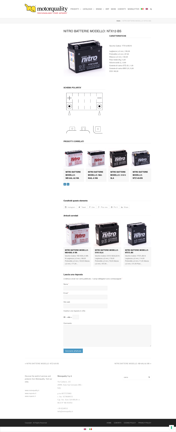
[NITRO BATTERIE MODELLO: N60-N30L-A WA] (96, 158)
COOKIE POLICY (130, 423)
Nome (66, 284)
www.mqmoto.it (30, 393)
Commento (68, 323)
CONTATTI (122, 9)
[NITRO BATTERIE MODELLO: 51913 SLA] (118, 158)
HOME (109, 423)
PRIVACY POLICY (144, 423)
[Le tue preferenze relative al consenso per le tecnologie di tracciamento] (171, 427)
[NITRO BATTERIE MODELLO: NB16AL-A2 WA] (74, 158)
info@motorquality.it (65, 411)
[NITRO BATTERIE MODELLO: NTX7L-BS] (137, 233)
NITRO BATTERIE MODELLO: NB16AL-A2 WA (73, 175)
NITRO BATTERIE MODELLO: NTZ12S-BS (42, 363)
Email (66, 293)
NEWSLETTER (133, 9)
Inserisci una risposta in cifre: (75, 311)
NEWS (113, 9)
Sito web (67, 302)
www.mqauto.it (30, 396)
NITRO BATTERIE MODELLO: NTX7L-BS (136, 251)
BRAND (99, 9)
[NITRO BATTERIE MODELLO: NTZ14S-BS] (141, 158)
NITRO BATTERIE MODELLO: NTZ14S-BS (140, 175)
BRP (107, 9)
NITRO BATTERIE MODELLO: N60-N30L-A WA (95, 175)
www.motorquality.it (32, 390)
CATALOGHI (88, 9)
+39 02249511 (62, 408)
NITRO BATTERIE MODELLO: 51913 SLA (118, 175)
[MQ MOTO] (46, 9)
